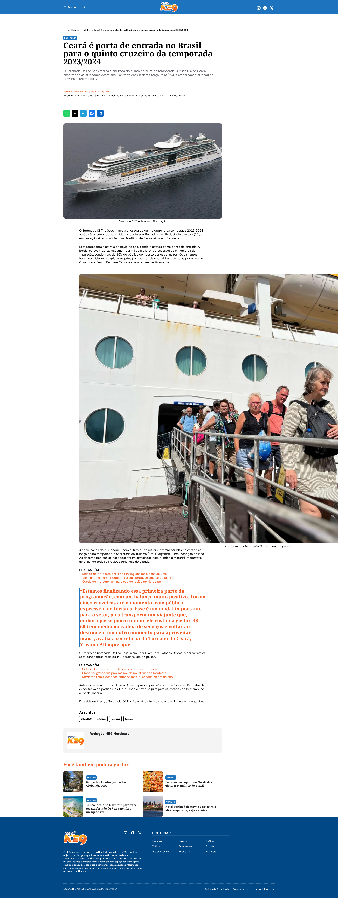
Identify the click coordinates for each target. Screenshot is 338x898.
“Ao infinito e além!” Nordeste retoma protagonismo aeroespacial (127, 578)
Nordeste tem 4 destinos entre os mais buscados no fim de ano (127, 677)
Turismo (91, 777)
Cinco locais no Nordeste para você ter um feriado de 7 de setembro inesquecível (111, 808)
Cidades (75, 30)
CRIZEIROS (86, 719)
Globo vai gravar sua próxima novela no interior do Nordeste (124, 673)
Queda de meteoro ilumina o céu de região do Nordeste (121, 581)
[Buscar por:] (85, 7)
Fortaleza (86, 30)
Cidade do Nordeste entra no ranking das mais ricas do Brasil (125, 574)
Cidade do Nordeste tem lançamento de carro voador (120, 669)
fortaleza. (101, 719)
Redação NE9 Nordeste (76, 91)
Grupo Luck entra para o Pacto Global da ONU (107, 784)
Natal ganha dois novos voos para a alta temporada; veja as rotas (190, 808)
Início (66, 30)
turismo (129, 719)
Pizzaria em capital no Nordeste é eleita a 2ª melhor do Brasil (189, 784)
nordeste (115, 719)
